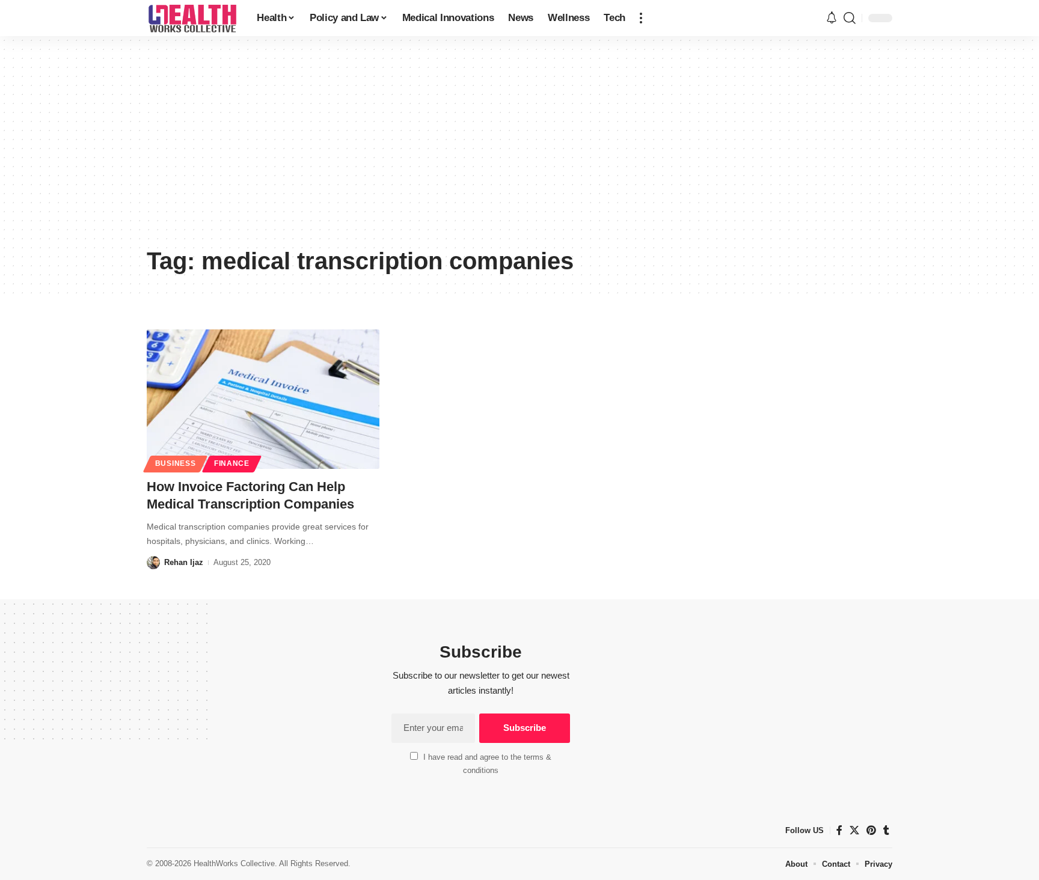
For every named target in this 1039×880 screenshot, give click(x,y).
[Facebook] (839, 830)
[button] (641, 18)
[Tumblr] (886, 830)
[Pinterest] (871, 830)
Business (175, 463)
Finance (232, 463)
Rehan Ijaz (183, 562)
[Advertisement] (519, 150)
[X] (854, 830)
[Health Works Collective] (192, 18)
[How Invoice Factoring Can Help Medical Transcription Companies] (263, 399)
